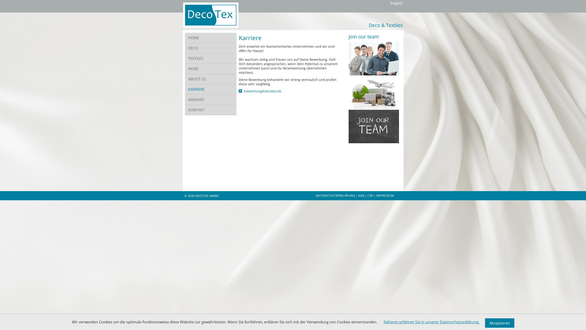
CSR (370, 196)
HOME (193, 37)
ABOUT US (197, 79)
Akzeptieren (499, 323)
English (397, 3)
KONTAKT (196, 110)
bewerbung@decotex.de (262, 91)
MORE (193, 68)
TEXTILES (195, 58)
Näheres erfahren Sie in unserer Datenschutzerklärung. (432, 321)
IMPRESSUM (385, 196)
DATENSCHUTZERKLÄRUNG (335, 196)
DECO (193, 48)
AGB (361, 196)
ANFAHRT (196, 99)
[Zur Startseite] (211, 26)
